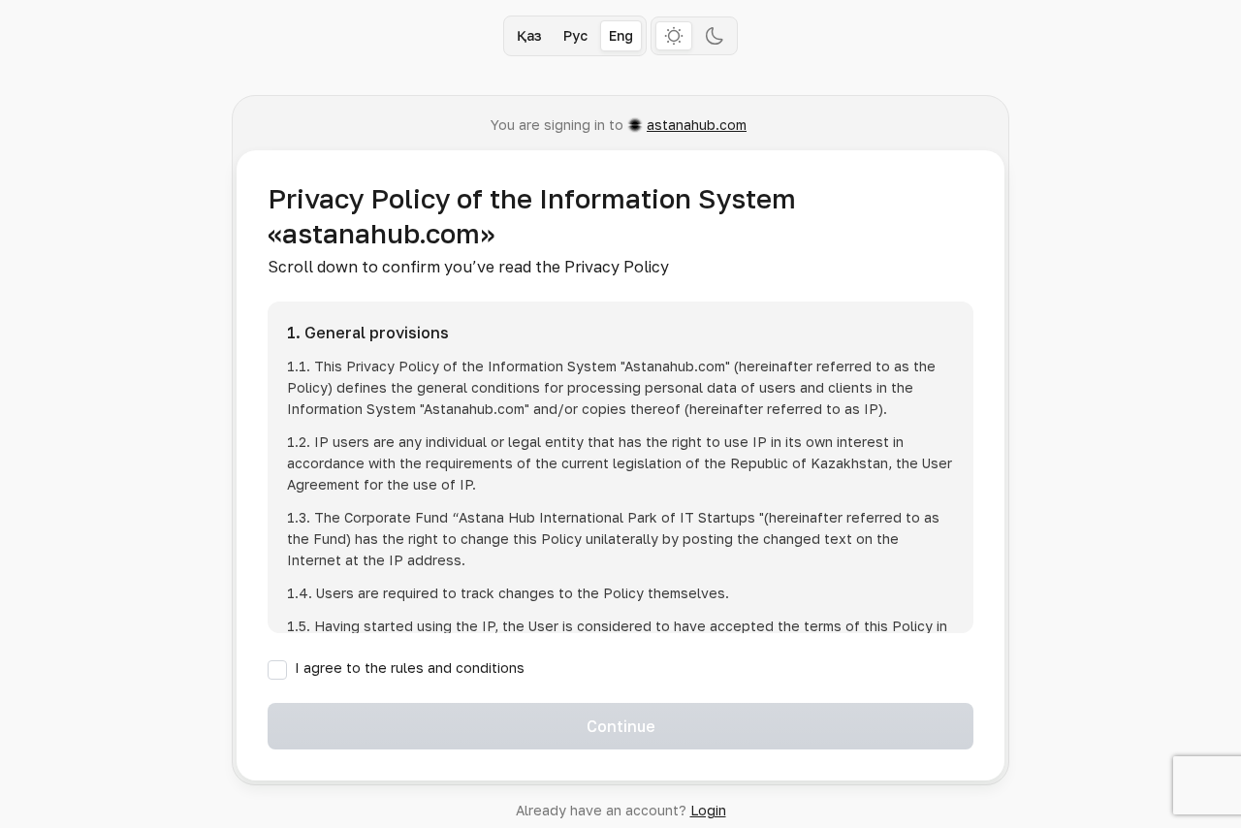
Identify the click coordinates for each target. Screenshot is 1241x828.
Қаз (529, 35)
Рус (575, 35)
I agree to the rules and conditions (410, 667)
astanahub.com (697, 124)
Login (708, 810)
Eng (621, 35)
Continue (621, 726)
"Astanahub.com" (675, 366)
